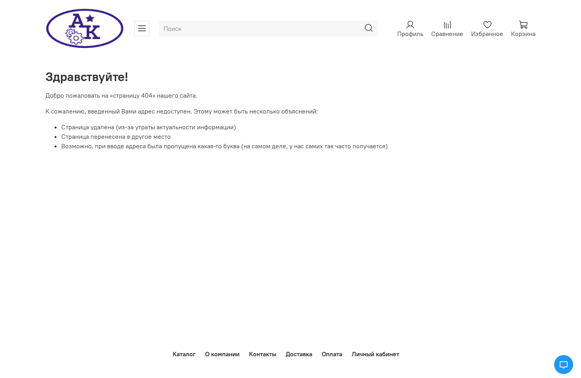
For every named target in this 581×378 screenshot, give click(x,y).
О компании (222, 354)
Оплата (332, 354)
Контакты (262, 354)
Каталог (184, 354)
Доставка (299, 354)
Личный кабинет (375, 354)
